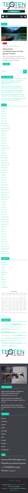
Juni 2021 (3, 231)
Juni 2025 (3, 135)
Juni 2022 (3, 204)
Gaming (16, 326)
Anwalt (9, 324)
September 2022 (5, 197)
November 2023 (5, 165)
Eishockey (3, 326)
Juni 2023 (3, 175)
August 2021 (4, 226)
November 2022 (5, 192)
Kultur (2, 277)
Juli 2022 (3, 202)
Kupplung (3, 335)
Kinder (23, 332)
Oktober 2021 (4, 221)
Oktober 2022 (4, 194)
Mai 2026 (3, 116)
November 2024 (5, 148)
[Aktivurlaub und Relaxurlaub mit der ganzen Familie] (14, 34)
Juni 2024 (3, 153)
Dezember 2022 (5, 189)
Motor (2, 338)
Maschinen (15, 335)
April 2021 (3, 236)
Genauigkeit (11, 329)
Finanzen (3, 267)
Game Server (12, 326)
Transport (18, 343)
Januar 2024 (4, 160)
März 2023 (3, 182)
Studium (10, 340)
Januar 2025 (4, 145)
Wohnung (15, 345)
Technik (3, 284)
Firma (8, 326)
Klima (26, 332)
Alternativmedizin (4, 324)
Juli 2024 (3, 150)
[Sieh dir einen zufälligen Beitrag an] (25, 16)
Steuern (6, 340)
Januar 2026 (4, 123)
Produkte (3, 279)
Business (3, 262)
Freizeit (4, 43)
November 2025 (5, 126)
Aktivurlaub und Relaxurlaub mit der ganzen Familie (13, 51)
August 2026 (4, 108)
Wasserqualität (6, 345)
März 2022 (3, 212)
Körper (6, 335)
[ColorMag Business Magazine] (3, 16)
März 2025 (3, 143)
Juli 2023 (3, 172)
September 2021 (5, 224)
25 (6, 308)
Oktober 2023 (4, 167)
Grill (19, 329)
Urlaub (17, 46)
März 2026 (3, 121)
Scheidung (12, 338)
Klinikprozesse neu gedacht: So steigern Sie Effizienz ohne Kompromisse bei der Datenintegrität (12, 82)
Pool (7, 338)
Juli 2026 (3, 111)
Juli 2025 (3, 133)
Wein (11, 346)
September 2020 (5, 253)
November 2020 (5, 248)
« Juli (2, 315)
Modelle (24, 335)
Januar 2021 (4, 243)
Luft (9, 335)
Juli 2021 (3, 229)
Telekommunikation (8, 343)
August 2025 (4, 131)
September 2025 (5, 128)
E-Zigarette (16, 324)
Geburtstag (5, 329)
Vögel (2, 345)
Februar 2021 (4, 241)
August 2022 (4, 199)
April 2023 (3, 180)
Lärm (11, 335)
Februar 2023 (4, 185)
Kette (20, 332)
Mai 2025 (3, 138)
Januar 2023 (4, 187)
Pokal (5, 338)
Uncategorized (4, 287)
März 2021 (3, 239)
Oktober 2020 (4, 251)
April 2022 (3, 209)
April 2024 (3, 155)
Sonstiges (3, 282)
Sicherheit (23, 338)
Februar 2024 (4, 158)
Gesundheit (4, 272)
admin (5, 46)
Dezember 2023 (5, 162)
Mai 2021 (3, 234)
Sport (3, 340)
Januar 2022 (4, 214)
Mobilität (20, 335)
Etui (6, 326)
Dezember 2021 (5, 216)
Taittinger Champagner (16, 340)
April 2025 (3, 140)
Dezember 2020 (5, 246)
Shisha (20, 338)
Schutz (16, 338)
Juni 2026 (3, 113)
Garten (19, 326)
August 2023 (4, 170)
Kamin (18, 332)
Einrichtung (4, 264)
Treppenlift (24, 343)
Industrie (3, 274)
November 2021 (5, 219)
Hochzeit (5, 332)
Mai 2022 (3, 207)
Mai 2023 (3, 177)
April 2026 (3, 118)
